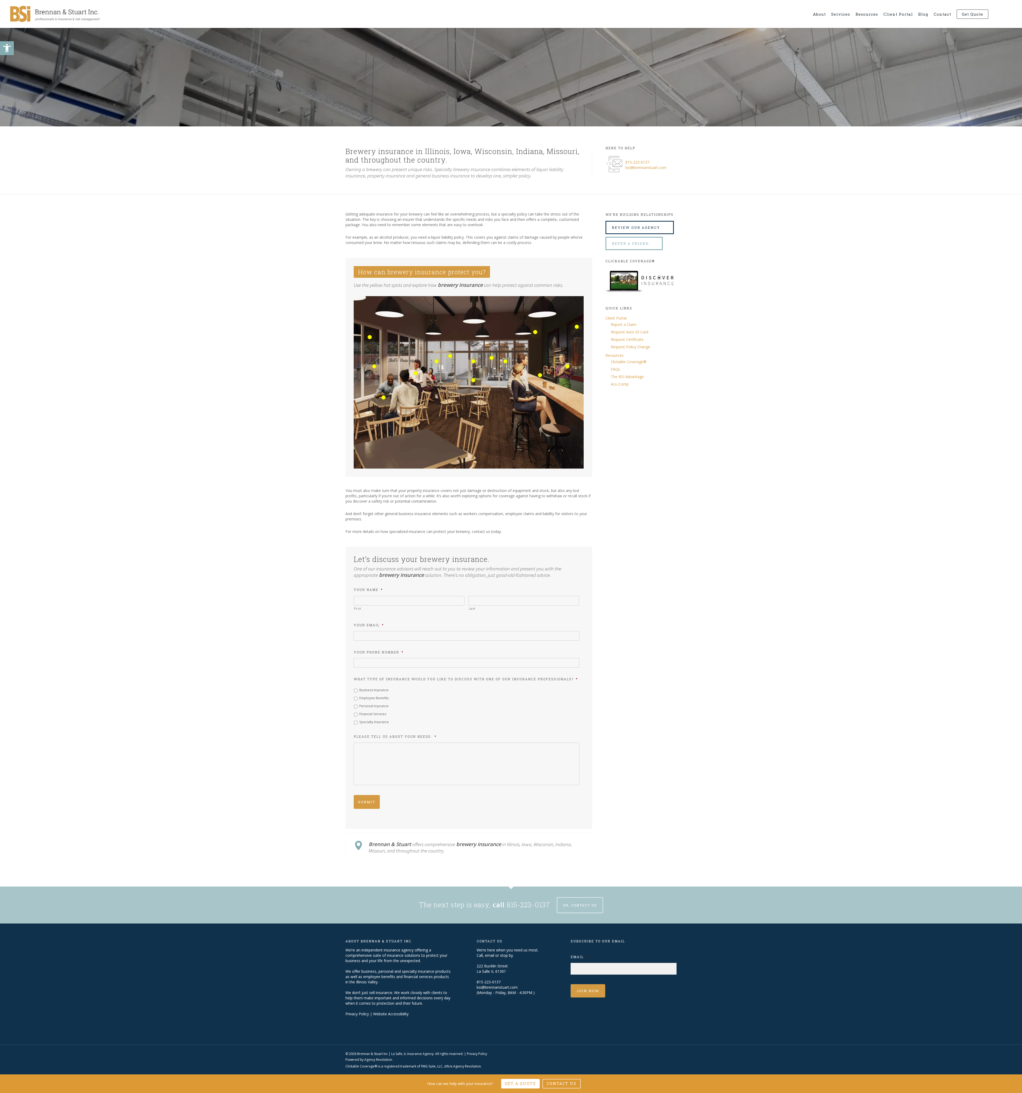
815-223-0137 (637, 162)
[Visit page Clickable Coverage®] (641, 297)
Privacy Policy (357, 1013)
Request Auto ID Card (629, 331)
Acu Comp (620, 384)
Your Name (368, 590)
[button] (7, 48)
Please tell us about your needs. (395, 737)
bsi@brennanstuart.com (645, 167)
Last (472, 608)
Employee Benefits (374, 698)
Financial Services (372, 714)
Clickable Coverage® (628, 361)
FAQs (615, 369)
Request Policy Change (630, 346)
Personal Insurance (374, 706)
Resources (614, 355)
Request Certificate (627, 339)
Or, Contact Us (580, 905)
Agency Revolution (378, 1059)
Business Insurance (374, 690)
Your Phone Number (378, 652)
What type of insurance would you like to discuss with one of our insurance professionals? (466, 679)
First (357, 608)
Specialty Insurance (374, 722)
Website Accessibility (391, 1013)
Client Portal (616, 318)
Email (579, 957)
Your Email (369, 625)
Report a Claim (623, 324)
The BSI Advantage (627, 376)
